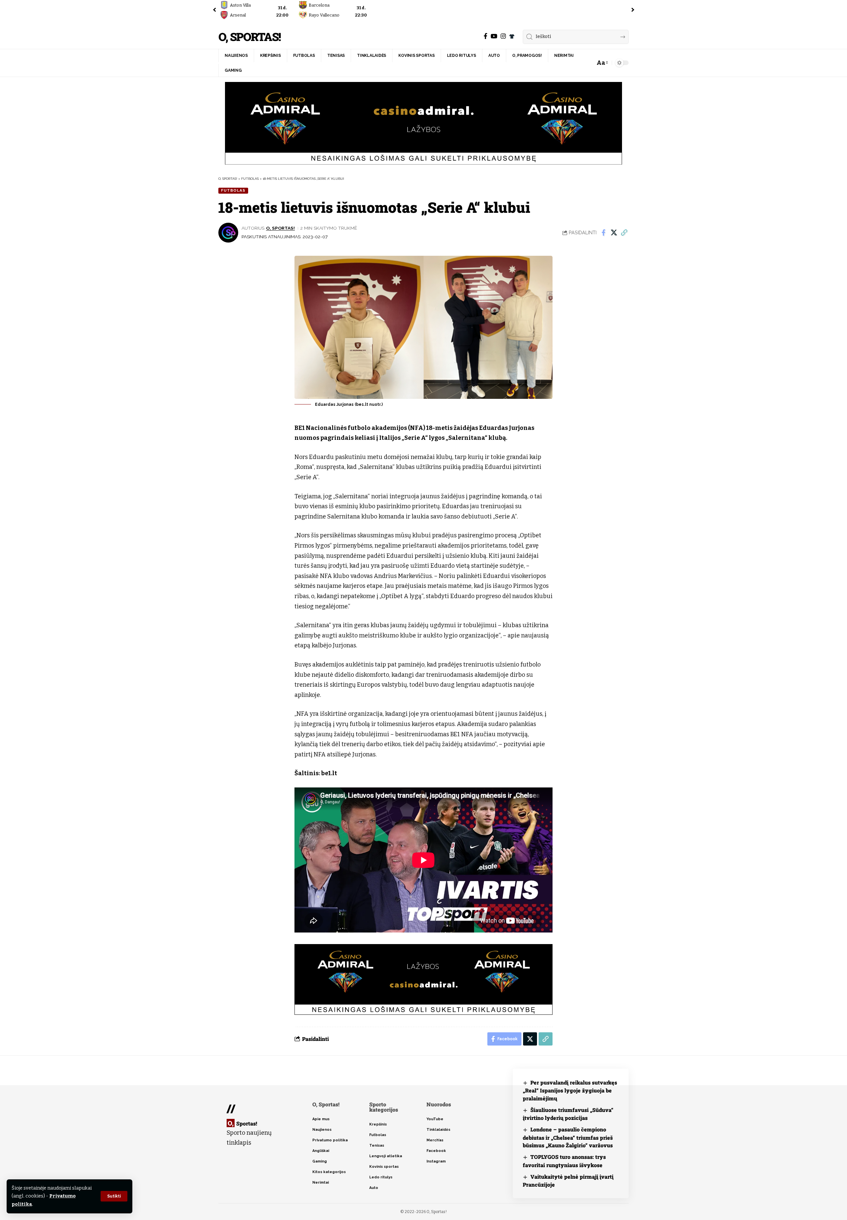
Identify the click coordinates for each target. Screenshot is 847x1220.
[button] (114, 1196)
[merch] (512, 36)
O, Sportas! (249, 37)
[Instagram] (503, 36)
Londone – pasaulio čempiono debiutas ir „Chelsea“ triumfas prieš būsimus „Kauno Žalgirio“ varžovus (568, 1137)
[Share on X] (613, 232)
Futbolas (233, 190)
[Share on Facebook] (603, 232)
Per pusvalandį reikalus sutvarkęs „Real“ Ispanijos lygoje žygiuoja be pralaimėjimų (570, 1090)
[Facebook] (485, 36)
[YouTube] (494, 36)
